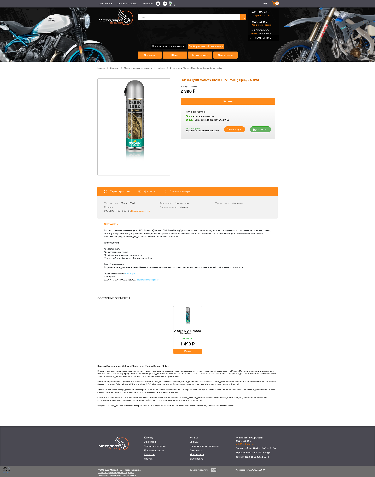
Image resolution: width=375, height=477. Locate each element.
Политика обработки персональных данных (116, 473)
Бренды (194, 441)
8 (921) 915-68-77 (260, 22)
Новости (148, 458)
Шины (175, 55)
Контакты (148, 3)
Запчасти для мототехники (204, 446)
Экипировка (225, 55)
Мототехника (200, 55)
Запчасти (149, 55)
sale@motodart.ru (260, 30)
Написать (262, 129)
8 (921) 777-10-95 (260, 12)
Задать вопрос (234, 129)
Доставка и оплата (127, 3)
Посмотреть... (131, 273)
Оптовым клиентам (155, 446)
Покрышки (196, 450)
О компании (105, 3)
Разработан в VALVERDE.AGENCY (250, 470)
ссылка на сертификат (148, 280)
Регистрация (265, 33)
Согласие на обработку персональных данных (117, 476)
